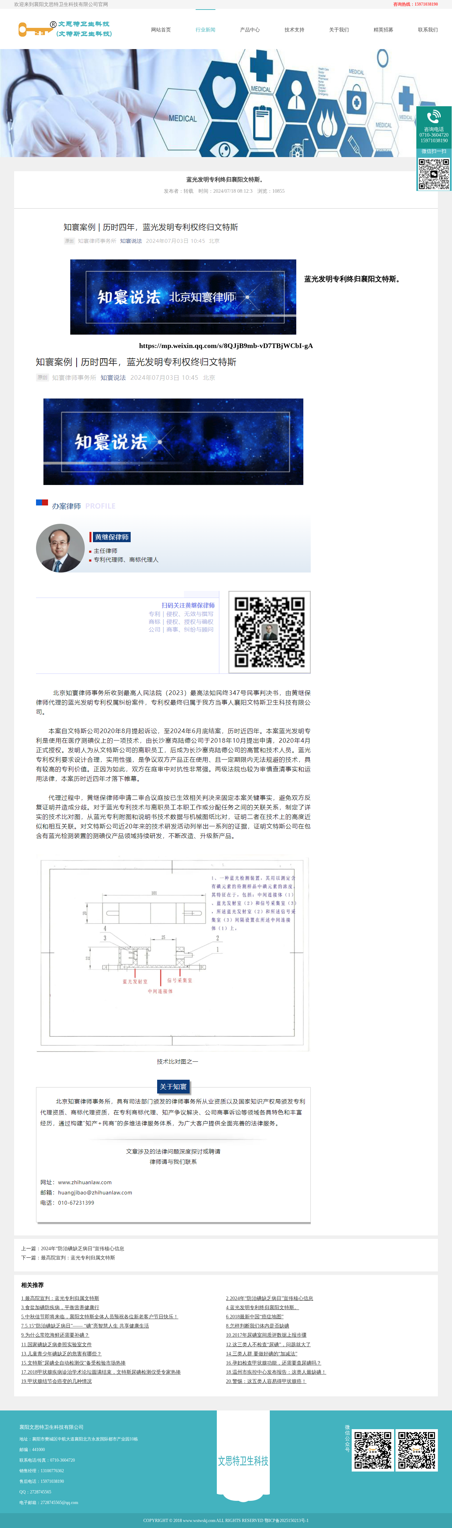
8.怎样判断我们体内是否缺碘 (257, 1326)
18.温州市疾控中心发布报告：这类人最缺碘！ (276, 1372)
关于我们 (339, 29)
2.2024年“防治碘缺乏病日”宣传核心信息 (269, 1298)
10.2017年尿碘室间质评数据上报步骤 (266, 1335)
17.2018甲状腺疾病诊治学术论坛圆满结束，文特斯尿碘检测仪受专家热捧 (101, 1372)
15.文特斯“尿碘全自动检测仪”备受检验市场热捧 (73, 1363)
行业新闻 (205, 29)
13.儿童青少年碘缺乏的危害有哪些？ (61, 1353)
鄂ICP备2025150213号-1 (286, 1520)
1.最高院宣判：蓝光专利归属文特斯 (60, 1298)
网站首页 (161, 29)
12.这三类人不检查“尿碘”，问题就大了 (268, 1344)
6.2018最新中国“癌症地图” (255, 1316)
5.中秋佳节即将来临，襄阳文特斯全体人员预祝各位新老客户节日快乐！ (99, 1316)
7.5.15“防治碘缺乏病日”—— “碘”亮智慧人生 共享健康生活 (85, 1326)
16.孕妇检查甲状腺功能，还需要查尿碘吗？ (273, 1363)
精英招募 (383, 29)
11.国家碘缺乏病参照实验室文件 (56, 1344)
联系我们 (428, 29)
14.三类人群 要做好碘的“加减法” (261, 1353)
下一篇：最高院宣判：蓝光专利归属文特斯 (68, 1257)
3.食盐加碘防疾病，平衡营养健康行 (60, 1307)
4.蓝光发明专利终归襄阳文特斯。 (262, 1307)
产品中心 (250, 29)
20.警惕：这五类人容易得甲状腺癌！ (266, 1381)
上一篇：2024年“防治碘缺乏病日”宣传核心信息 (72, 1248)
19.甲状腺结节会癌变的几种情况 (56, 1381)
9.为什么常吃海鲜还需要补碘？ (55, 1335)
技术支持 (294, 29)
